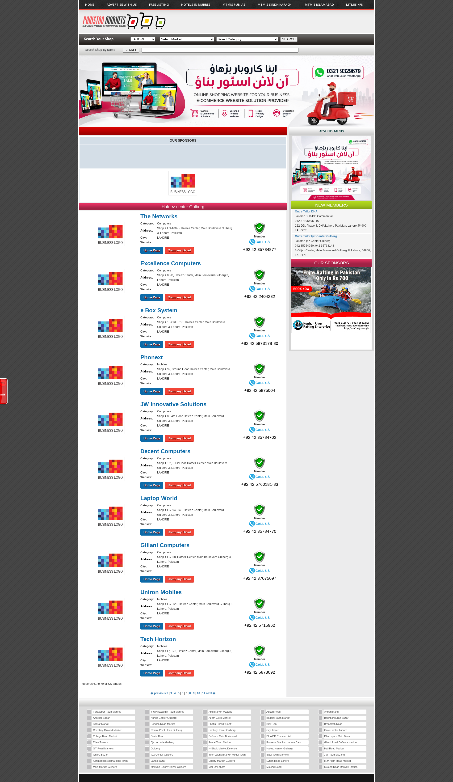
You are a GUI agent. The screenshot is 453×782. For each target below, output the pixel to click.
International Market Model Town (227, 754)
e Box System (158, 310)
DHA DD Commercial (278, 736)
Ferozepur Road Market (107, 711)
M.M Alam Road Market (337, 760)
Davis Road (157, 736)
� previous (158, 693)
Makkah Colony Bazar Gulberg (168, 766)
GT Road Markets (103, 748)
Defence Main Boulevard (223, 736)
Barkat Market (101, 724)
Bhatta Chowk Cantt (220, 724)
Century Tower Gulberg (222, 730)
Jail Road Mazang (334, 754)
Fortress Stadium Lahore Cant (283, 742)
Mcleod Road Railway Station (340, 766)
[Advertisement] (285, 21)
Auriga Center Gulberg (163, 717)
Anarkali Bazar (101, 717)
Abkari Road (273, 711)
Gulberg (155, 748)
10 (198, 693)
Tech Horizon (158, 639)
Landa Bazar (158, 760)
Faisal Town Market (220, 742)
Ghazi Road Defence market (340, 742)
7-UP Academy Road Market (167, 711)
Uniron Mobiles (161, 592)
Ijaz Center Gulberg (162, 754)
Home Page (151, 250)
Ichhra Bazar (100, 754)
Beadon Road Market (163, 724)
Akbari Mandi (331, 711)
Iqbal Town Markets (277, 754)
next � (210, 693)
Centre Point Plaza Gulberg (166, 730)
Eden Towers (100, 742)
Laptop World (158, 498)
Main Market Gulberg (105, 766)
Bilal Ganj (271, 724)
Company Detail (179, 250)
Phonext (151, 357)
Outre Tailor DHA (306, 211)
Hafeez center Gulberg (279, 748)
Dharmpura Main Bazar (337, 736)
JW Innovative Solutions (173, 404)
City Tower (272, 730)
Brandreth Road (333, 724)
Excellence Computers (170, 263)
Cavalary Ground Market (107, 730)
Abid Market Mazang (220, 711)
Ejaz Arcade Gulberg (162, 742)
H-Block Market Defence (223, 748)
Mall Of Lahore (217, 766)
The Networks (158, 216)
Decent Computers (165, 451)
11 (203, 693)
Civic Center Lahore (335, 730)
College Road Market (105, 736)
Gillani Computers (164, 545)
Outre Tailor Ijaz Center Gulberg (316, 236)
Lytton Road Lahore (277, 760)
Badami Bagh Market (278, 717)
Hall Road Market (334, 748)
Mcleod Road (273, 766)
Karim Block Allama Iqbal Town (110, 760)
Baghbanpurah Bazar (336, 717)
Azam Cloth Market (220, 717)
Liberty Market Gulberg (222, 760)
